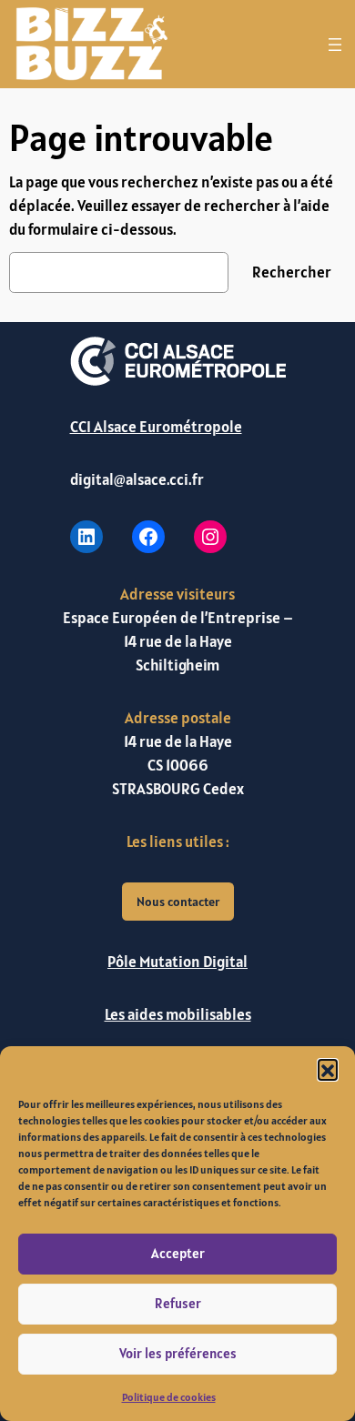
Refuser (178, 1303)
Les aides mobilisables (178, 1014)
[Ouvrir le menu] (335, 44)
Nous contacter (178, 901)
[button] (328, 1069)
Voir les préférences (178, 1353)
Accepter (178, 1253)
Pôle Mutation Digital (177, 962)
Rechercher (291, 272)
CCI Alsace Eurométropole (156, 427)
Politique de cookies (169, 1397)
